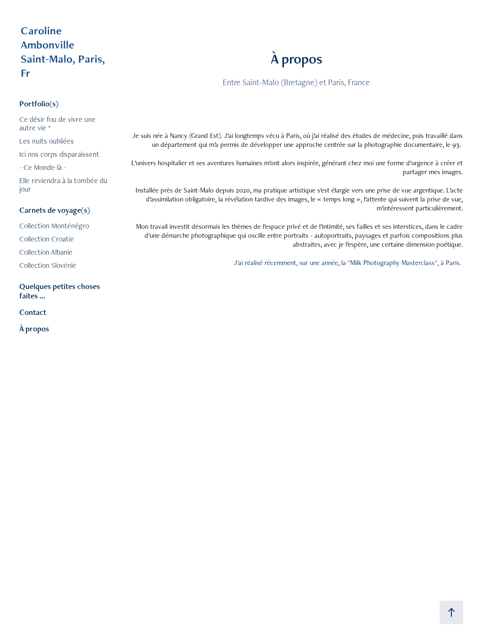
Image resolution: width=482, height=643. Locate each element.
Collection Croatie (46, 239)
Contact (32, 312)
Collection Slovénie (47, 265)
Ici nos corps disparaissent (59, 154)
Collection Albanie (45, 252)
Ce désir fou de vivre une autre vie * (57, 123)
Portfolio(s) (38, 103)
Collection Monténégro (54, 226)
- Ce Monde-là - (42, 167)
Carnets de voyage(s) (54, 210)
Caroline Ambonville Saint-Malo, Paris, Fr (104, 51)
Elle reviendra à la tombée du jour (63, 185)
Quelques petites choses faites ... (59, 291)
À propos (34, 328)
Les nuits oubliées (46, 141)
